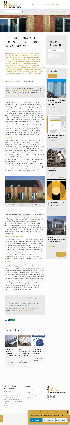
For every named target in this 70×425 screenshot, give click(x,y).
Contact (28, 392)
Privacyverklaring (31, 395)
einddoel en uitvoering (48, 4)
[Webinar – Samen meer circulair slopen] (56, 166)
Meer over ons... (8, 407)
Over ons (38, 390)
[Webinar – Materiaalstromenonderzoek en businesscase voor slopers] (56, 235)
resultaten (57, 4)
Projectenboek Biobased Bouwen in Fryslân (38, 351)
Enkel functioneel (49, 420)
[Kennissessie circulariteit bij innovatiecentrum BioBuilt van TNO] (56, 200)
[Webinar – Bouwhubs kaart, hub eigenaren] (56, 133)
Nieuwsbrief (29, 390)
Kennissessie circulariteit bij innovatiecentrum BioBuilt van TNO (56, 204)
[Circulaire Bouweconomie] (13, 7)
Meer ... (41, 330)
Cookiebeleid (29, 397)
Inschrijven (53, 56)
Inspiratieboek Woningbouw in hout (16, 94)
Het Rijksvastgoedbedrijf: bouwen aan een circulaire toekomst (24, 353)
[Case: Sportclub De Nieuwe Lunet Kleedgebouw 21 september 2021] (1, 418)
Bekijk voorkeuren (61, 420)
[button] (66, 412)
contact (63, 4)
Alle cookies (36, 420)
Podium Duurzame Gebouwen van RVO (23, 90)
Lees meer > (61, 111)
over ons (38, 4)
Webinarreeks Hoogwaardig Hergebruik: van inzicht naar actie (56, 102)
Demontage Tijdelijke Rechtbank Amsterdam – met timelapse (11, 353)
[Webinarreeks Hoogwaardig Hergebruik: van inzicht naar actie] (56, 98)
